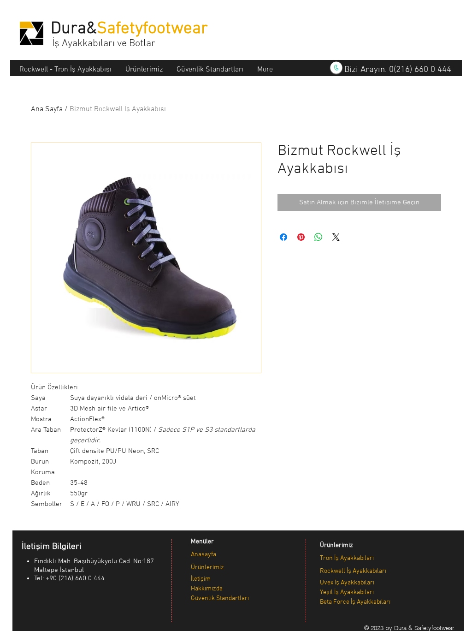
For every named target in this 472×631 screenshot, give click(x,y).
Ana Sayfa (47, 109)
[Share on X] (336, 237)
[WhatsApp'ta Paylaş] (318, 237)
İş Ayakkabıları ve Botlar (103, 43)
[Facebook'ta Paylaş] (283, 237)
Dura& (74, 29)
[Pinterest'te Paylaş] (301, 237)
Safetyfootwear (152, 29)
